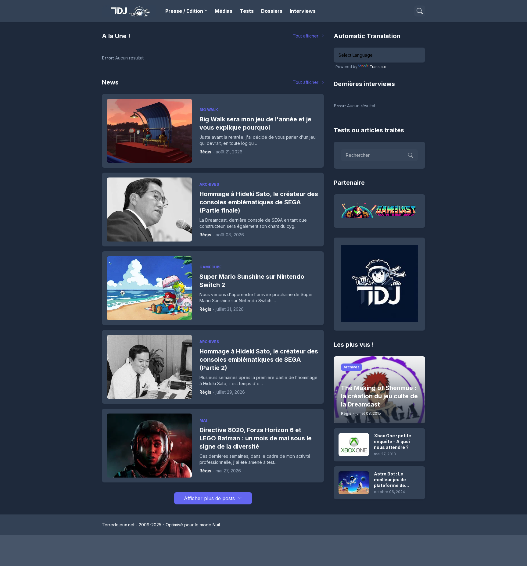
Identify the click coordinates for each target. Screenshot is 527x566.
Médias (223, 11)
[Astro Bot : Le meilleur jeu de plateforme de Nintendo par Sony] (354, 482)
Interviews (303, 11)
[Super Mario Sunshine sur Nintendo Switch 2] (149, 288)
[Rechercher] (419, 10)
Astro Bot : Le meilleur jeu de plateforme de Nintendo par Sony (394, 480)
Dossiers (271, 11)
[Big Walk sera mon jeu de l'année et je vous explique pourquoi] (149, 131)
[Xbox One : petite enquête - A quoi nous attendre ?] (354, 444)
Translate (378, 66)
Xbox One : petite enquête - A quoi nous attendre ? (392, 441)
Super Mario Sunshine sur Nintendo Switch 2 (251, 280)
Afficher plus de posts (209, 498)
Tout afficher (305, 35)
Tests (247, 11)
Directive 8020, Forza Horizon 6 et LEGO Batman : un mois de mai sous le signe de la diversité (255, 438)
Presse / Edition (184, 11)
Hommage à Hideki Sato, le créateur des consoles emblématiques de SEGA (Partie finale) (258, 202)
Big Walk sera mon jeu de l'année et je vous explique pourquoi (255, 123)
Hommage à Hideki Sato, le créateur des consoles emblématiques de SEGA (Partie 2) (258, 359)
